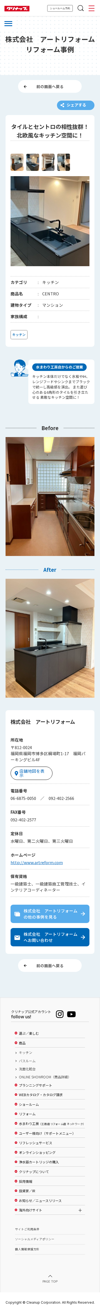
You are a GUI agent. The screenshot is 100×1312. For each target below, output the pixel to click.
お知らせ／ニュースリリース (40, 1200)
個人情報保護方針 (27, 1249)
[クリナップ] (16, 9)
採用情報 (25, 1181)
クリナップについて (34, 1171)
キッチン (25, 1052)
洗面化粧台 (27, 1069)
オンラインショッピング (37, 1152)
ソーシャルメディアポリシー (34, 1239)
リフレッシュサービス (35, 1143)
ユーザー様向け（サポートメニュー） (47, 1133)
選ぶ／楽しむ (29, 1033)
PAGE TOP (50, 1281)
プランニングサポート (35, 1085)
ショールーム (29, 1104)
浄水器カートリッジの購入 (39, 1162)
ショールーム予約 (60, 8)
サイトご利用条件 (27, 1229)
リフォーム (27, 1114)
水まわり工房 (51, 1123)
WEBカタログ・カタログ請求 (41, 1094)
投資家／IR (27, 1191)
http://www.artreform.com (37, 862)
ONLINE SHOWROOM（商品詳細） (45, 1077)
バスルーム (27, 1061)
